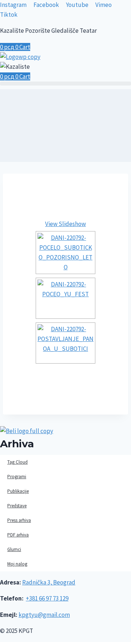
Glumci (14, 549)
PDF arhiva (18, 535)
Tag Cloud (17, 462)
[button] (65, 84)
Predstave (17, 506)
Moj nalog (17, 564)
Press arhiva (19, 520)
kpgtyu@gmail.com (44, 615)
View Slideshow (65, 224)
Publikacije (18, 491)
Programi (16, 476)
